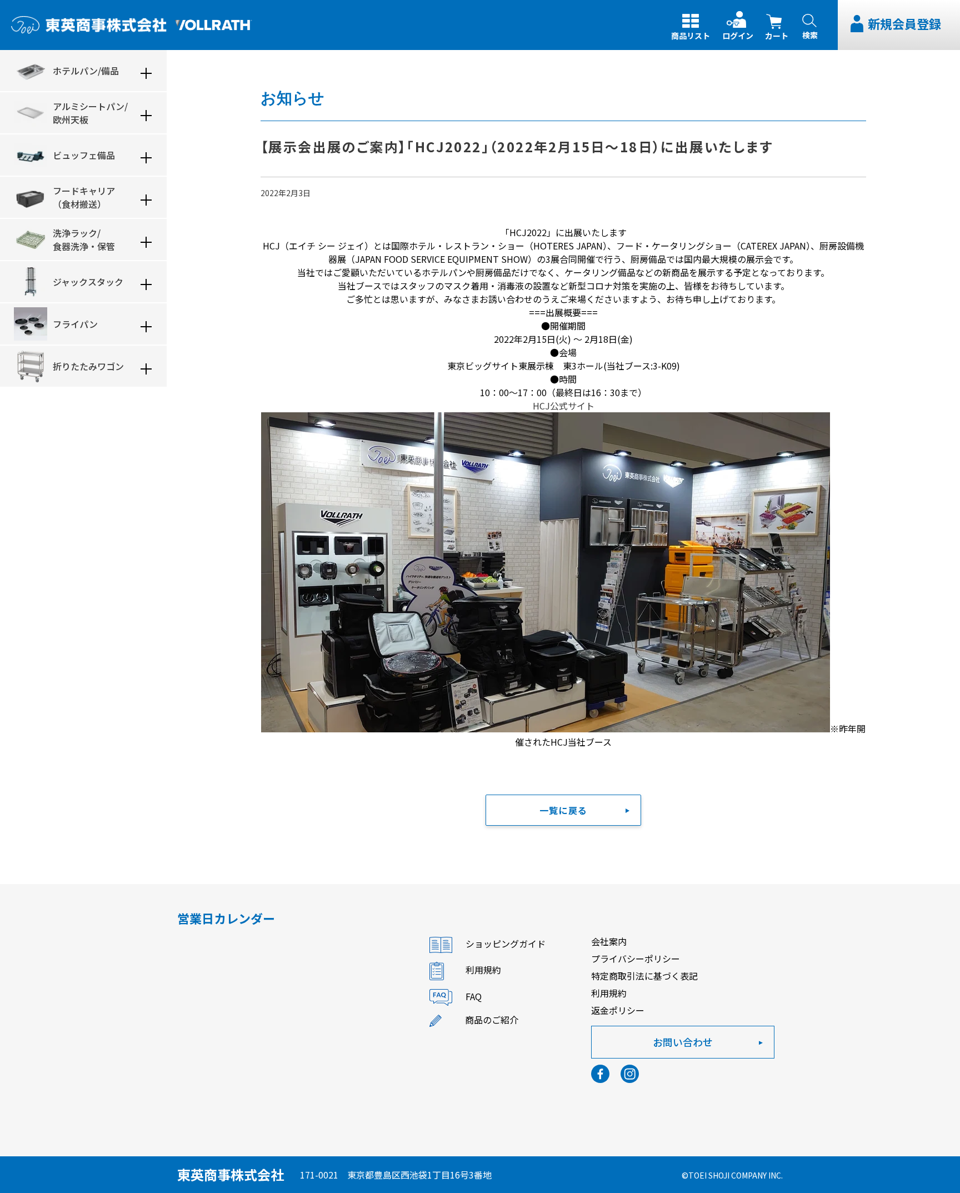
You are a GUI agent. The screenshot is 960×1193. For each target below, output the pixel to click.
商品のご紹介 (491, 1019)
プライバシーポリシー (635, 958)
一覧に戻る (563, 810)
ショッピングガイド (506, 943)
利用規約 (483, 969)
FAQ (474, 996)
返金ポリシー (617, 1010)
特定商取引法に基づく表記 (644, 975)
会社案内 (609, 941)
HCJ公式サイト (563, 405)
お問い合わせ (683, 1042)
